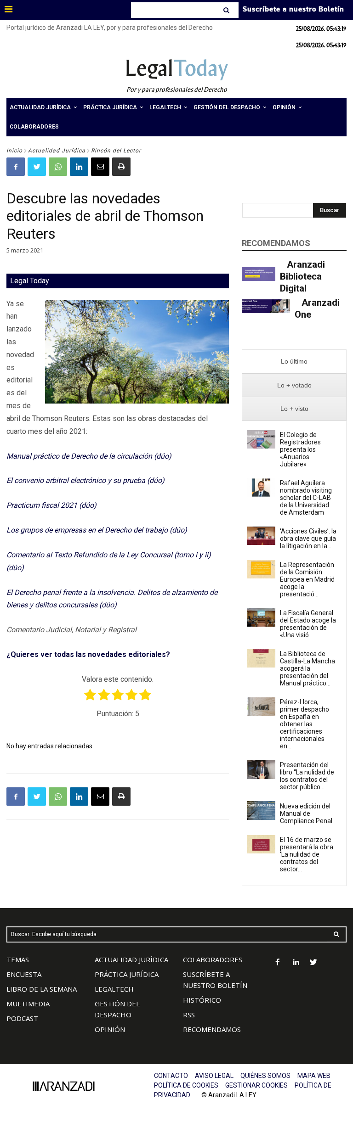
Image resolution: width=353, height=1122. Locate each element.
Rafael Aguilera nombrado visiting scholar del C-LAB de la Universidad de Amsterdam (306, 497)
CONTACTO (171, 1075)
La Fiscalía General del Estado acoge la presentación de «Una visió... (308, 624)
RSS (189, 1014)
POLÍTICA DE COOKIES (186, 1085)
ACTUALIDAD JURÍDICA (131, 959)
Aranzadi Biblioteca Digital (302, 276)
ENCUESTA (23, 974)
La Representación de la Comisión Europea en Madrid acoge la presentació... (307, 579)
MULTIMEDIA (28, 1003)
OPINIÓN (110, 1029)
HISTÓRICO (202, 999)
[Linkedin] (79, 166)
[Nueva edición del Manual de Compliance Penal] (261, 810)
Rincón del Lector (116, 150)
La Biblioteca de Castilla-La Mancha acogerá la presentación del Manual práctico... (307, 668)
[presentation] (294, 361)
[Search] (227, 10)
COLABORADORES (212, 959)
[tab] (294, 361)
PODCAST (22, 1018)
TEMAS (17, 959)
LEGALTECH (114, 988)
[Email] (100, 166)
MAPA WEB (313, 1075)
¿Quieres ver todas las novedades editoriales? (88, 654)
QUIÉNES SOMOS (265, 1075)
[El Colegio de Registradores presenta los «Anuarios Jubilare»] (261, 439)
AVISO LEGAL (214, 1075)
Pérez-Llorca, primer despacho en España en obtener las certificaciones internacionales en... (304, 724)
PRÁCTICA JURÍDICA (127, 974)
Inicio (14, 150)
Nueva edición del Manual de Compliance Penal (306, 813)
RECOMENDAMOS (212, 1029)
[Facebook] (15, 166)
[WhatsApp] (58, 166)
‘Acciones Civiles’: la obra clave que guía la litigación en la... (308, 538)
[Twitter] (37, 166)
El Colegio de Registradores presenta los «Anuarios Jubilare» (300, 449)
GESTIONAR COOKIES (256, 1085)
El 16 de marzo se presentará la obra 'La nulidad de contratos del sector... (306, 854)
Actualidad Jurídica (56, 150)
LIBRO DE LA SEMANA (41, 988)
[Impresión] (121, 166)
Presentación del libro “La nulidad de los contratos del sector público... (307, 776)
